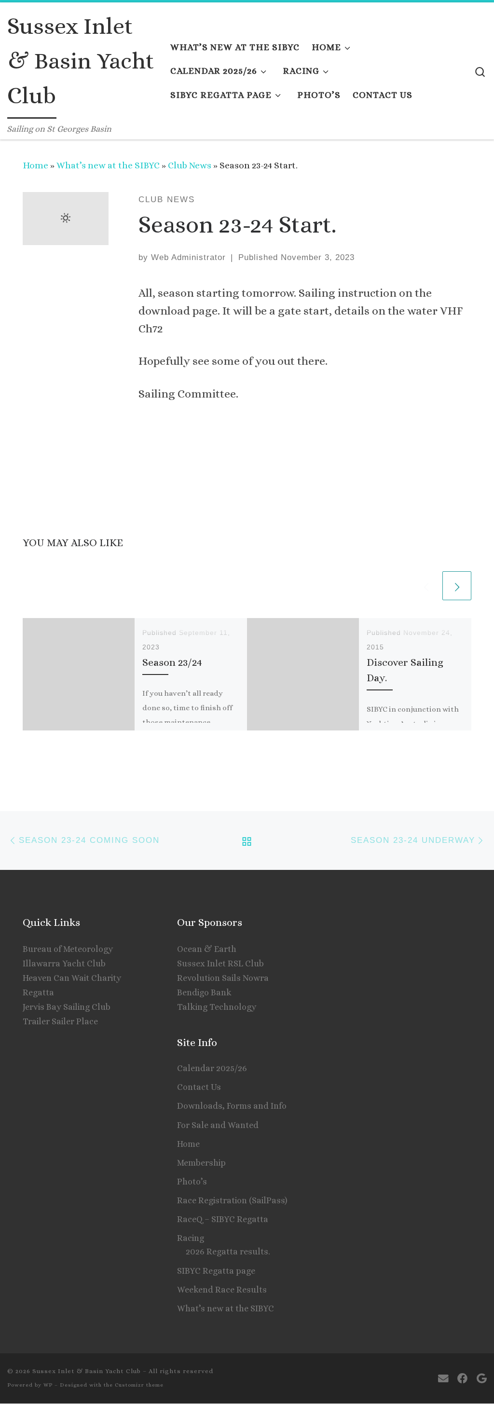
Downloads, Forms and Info (232, 1106)
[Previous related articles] (426, 585)
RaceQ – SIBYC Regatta (222, 1219)
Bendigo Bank (204, 992)
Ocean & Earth (206, 949)
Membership (201, 1163)
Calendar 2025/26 (212, 1068)
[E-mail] (443, 1379)
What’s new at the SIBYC (108, 165)
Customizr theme (139, 1385)
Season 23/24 (172, 662)
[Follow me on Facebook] (462, 1379)
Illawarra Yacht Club (64, 963)
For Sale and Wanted (218, 1125)
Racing (190, 1238)
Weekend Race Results (222, 1289)
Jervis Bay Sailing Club (66, 1007)
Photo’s (192, 1181)
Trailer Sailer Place (60, 1021)
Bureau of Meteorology (68, 949)
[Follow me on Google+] (482, 1379)
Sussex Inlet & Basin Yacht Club (86, 1371)
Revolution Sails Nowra (223, 978)
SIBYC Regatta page (216, 1271)
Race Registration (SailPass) (232, 1200)
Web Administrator (188, 257)
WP (48, 1385)
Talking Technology (216, 1007)
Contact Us (199, 1087)
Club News (189, 165)
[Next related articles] (456, 585)
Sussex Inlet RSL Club (220, 963)
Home (35, 165)
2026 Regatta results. (228, 1251)
